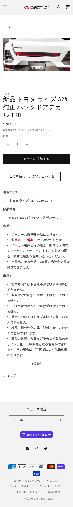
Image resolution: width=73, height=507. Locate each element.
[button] (5, 7)
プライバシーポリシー (51, 486)
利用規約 (21, 492)
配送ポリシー (37, 492)
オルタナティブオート (34, 481)
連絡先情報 (54, 492)
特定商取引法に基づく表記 (38, 498)
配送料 (11, 129)
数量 (6, 136)
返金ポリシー (28, 486)
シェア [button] (12, 375)
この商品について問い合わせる (32, 176)
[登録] (59, 420)
